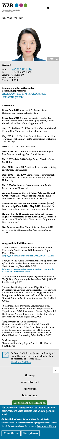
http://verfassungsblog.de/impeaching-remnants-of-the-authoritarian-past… (28, 270)
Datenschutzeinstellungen (29, 403)
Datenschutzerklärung (46, 426)
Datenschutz (29, 395)
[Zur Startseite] (11, 8)
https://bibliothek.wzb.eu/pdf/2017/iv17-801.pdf (28, 255)
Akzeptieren (11, 433)
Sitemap (29, 375)
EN (47, 8)
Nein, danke (30, 433)
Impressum (29, 389)
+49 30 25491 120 (22, 69)
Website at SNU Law (21, 362)
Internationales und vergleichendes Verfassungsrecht (24, 95)
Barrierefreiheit (29, 382)
